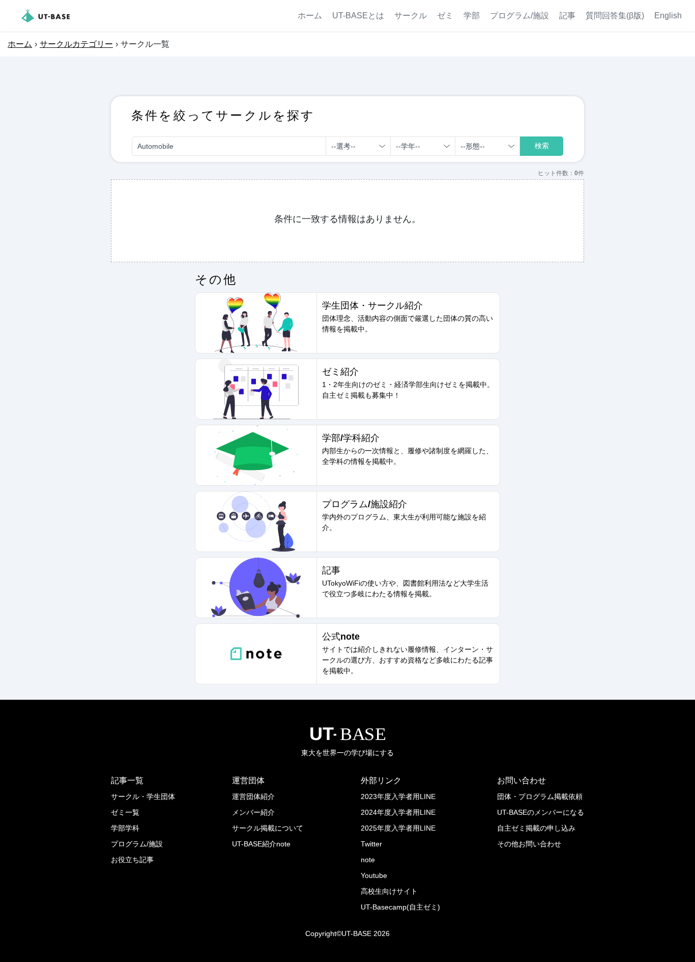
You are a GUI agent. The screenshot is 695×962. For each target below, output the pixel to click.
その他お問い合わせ (529, 844)
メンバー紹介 (253, 812)
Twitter (371, 844)
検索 (542, 146)
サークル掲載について (267, 828)
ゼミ (445, 15)
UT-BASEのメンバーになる (540, 812)
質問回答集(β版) (615, 15)
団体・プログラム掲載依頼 (540, 796)
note (368, 860)
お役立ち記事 (132, 860)
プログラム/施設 (519, 15)
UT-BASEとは (358, 15)
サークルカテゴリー (76, 44)
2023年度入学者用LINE (398, 796)
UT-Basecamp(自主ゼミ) (400, 907)
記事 (567, 15)
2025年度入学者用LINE (398, 828)
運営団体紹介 (253, 796)
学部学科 (125, 828)
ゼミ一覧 (125, 812)
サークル (410, 15)
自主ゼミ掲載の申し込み (536, 828)
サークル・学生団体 (143, 796)
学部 (472, 15)
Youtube (374, 875)
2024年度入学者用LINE (398, 812)
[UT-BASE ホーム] (45, 16)
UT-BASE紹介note (261, 844)
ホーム (310, 15)
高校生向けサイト (389, 891)
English (668, 15)
